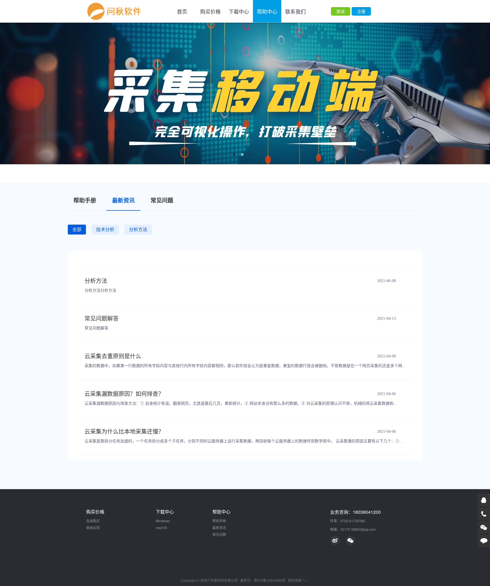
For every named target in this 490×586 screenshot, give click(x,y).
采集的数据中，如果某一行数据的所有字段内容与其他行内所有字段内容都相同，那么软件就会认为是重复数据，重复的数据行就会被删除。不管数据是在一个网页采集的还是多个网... (245, 366)
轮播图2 (245, 93)
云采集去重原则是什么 (113, 356)
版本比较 (93, 527)
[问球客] (115, 11)
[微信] (350, 540)
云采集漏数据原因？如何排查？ (124, 394)
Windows (163, 520)
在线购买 (93, 520)
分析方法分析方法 (100, 290)
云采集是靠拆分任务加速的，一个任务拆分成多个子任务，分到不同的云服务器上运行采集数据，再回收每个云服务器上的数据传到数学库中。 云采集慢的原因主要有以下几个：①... (244, 441)
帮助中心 (267, 11)
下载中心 (239, 11)
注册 (361, 11)
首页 (182, 11)
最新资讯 (219, 527)
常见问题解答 (102, 319)
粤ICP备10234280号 (270, 580)
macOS (161, 527)
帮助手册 (219, 520)
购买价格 (210, 11)
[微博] (335, 540)
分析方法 (96, 281)
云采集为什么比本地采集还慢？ (124, 432)
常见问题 (219, 534)
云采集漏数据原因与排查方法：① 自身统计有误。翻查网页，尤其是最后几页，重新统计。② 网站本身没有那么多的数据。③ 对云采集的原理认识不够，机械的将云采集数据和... (241, 403)
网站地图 (295, 580)
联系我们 (295, 11)
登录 (340, 11)
